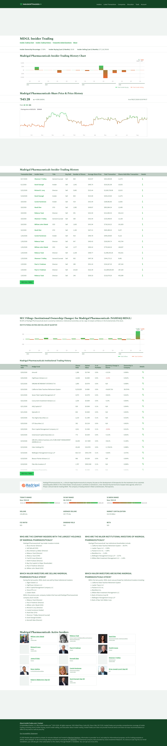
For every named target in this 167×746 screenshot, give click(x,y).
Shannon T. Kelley (41, 179)
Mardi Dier (38, 207)
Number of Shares (79, 174)
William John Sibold (41, 224)
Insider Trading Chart (27, 43)
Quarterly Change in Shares (112, 367)
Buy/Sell (68, 174)
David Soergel (39, 185)
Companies (121, 4)
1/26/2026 (24, 236)
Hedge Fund (36, 367)
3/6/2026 (23, 202)
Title (53, 174)
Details (143, 174)
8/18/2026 (24, 459)
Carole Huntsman (40, 202)
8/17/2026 (24, 179)
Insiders (99, 4)
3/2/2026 (23, 230)
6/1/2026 (23, 185)
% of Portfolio (98, 367)
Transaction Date (26, 174)
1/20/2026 (24, 253)
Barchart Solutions (74, 738)
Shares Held (77, 367)
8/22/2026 (24, 395)
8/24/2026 (24, 389)
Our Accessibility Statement (29, 734)
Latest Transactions (110, 4)
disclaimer (73, 740)
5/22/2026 (24, 190)
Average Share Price (94, 174)
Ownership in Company (128, 367)
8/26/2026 (24, 372)
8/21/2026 (24, 406)
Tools (137, 4)
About (75, 43)
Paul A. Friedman (40, 264)
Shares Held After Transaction (128, 174)
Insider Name (39, 174)
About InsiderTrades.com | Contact (31, 723)
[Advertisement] (72, 22)
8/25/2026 (24, 384)
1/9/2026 (23, 264)
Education (130, 4)
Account (143, 4)
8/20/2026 (24, 418)
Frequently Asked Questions (62, 43)
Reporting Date (24, 367)
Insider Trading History (43, 43)
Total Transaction (110, 174)
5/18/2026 (24, 196)
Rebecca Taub (39, 213)
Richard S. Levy (40, 190)
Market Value (87, 367)
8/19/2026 (24, 441)
